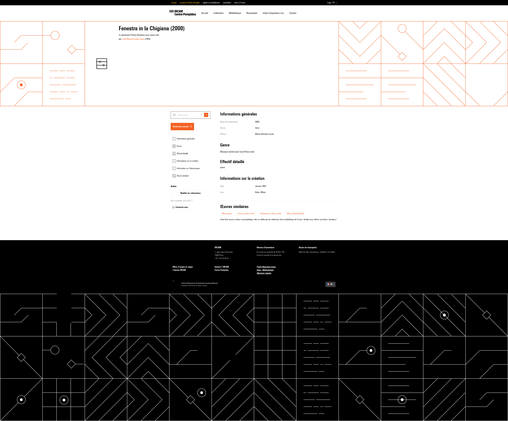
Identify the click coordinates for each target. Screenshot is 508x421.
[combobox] (190, 115)
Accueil (204, 13)
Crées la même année (245, 213)
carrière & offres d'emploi (189, 2)
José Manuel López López (133, 38)
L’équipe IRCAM (179, 270)
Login (329, 2)
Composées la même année (270, 213)
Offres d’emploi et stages (183, 267)
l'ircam (174, 2)
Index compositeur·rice (273, 13)
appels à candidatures (211, 2)
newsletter (227, 2)
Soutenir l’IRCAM (222, 267)
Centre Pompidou (222, 270)
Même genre (227, 213)
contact (292, 13)
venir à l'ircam (239, 2)
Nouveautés (251, 13)
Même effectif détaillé (295, 213)
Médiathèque (235, 13)
